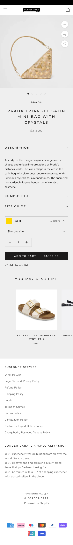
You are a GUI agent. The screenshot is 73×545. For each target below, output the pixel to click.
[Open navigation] (5, 10)
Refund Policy (13, 387)
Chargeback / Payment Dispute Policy (27, 432)
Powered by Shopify (36, 503)
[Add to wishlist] (64, 43)
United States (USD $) (36, 494)
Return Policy (13, 413)
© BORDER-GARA (36, 498)
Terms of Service (15, 407)
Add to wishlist (18, 265)
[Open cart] (67, 10)
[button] (36, 148)
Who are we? (13, 375)
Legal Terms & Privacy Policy (22, 381)
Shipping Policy (14, 394)
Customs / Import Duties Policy (24, 426)
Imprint (9, 400)
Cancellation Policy (16, 420)
